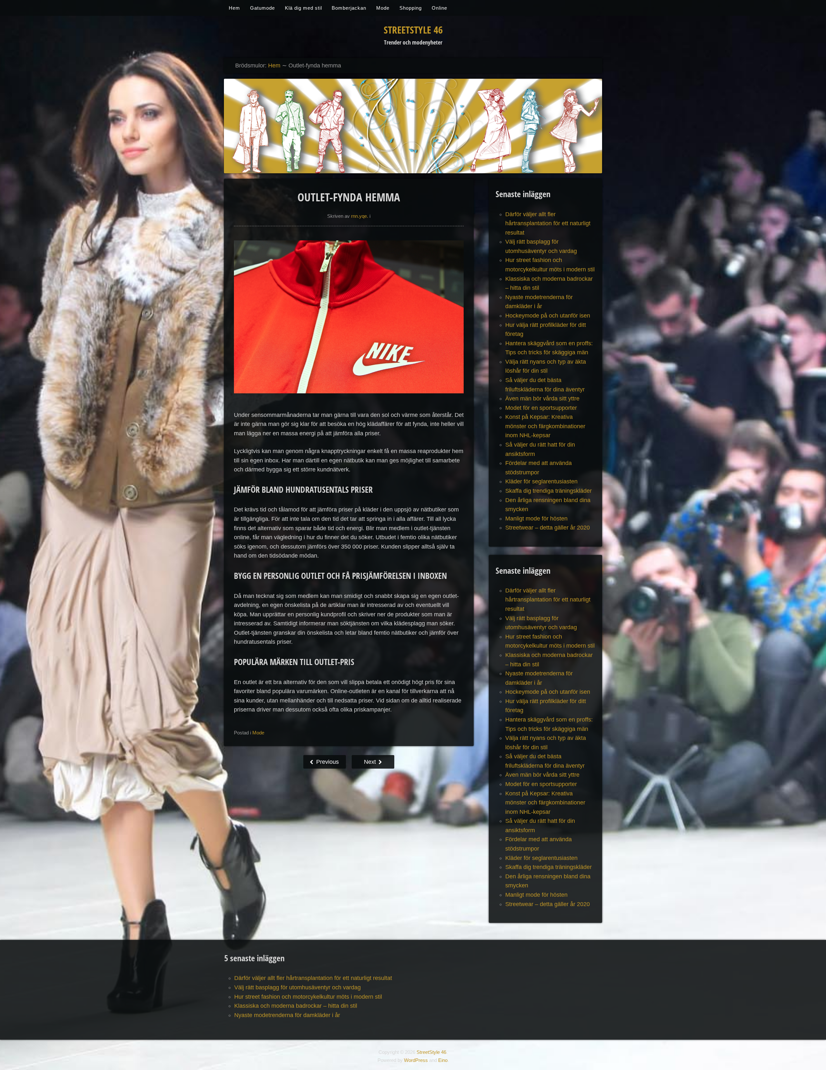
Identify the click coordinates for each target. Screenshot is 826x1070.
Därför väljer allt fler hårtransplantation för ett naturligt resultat (547, 223)
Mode (382, 8)
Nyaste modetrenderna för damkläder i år (287, 1015)
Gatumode (262, 8)
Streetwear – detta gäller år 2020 (547, 527)
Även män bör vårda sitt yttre (542, 398)
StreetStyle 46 (413, 29)
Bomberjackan (349, 8)
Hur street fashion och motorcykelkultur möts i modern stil (308, 997)
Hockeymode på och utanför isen (547, 315)
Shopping (410, 8)
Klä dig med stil (303, 8)
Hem (234, 8)
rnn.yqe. (359, 216)
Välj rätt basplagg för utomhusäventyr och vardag (297, 987)
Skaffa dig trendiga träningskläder (548, 491)
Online (439, 8)
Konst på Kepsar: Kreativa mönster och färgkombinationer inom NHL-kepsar (545, 426)
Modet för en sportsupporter (541, 408)
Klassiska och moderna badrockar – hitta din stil (295, 1006)
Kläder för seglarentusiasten (541, 481)
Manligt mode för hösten (536, 518)
